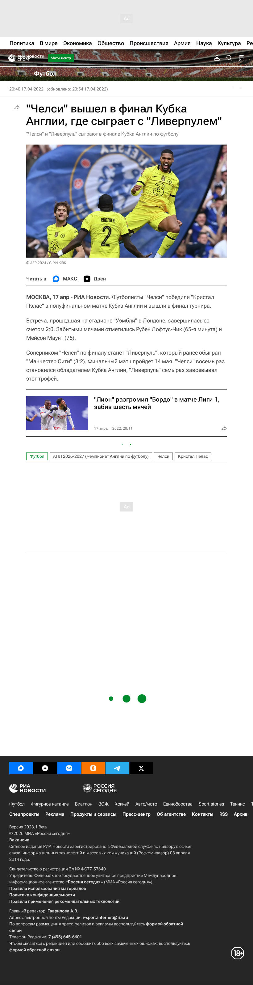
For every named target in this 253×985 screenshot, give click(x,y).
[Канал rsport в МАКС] (21, 768)
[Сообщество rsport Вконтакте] (69, 768)
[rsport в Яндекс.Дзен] (45, 768)
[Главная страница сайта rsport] (40, 58)
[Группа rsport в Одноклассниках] (93, 768)
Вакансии (19, 839)
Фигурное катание (50, 804)
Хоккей (122, 804)
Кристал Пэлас (193, 456)
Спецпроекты (24, 814)
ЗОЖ (103, 804)
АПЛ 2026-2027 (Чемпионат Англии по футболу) (101, 456)
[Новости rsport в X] (141, 768)
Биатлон (83, 804)
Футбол (37, 456)
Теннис (237, 804)
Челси (163, 456)
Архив (240, 814)
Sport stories (211, 804)
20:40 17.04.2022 (26, 88)
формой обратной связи (34, 949)
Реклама (54, 814)
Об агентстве (171, 814)
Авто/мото (146, 804)
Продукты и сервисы (93, 814)
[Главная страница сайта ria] (10, 58)
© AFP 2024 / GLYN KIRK (46, 263)
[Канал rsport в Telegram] (117, 768)
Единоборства (178, 804)
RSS (223, 814)
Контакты (202, 814)
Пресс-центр (136, 814)
